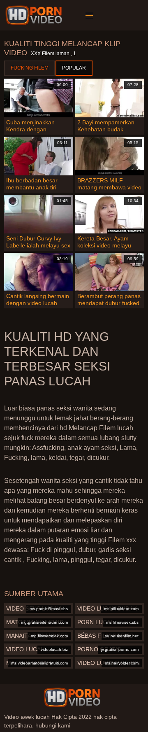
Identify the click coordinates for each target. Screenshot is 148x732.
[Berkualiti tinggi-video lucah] (35, 15)
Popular (74, 68)
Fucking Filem (30, 68)
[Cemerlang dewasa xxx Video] (72, 697)
